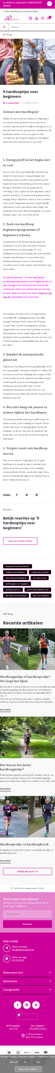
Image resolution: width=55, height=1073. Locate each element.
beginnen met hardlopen (15, 572)
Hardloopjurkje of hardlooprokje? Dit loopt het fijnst (25, 679)
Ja (25, 1062)
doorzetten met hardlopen (16, 578)
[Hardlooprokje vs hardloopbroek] (27, 817)
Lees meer (5, 709)
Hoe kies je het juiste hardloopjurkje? (15, 767)
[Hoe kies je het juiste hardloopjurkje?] (27, 737)
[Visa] (36, 1053)
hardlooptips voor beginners (17, 584)
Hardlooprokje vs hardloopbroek (24, 844)
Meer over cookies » (28, 1069)
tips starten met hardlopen (16, 595)
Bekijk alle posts (26, 871)
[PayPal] (27, 1053)
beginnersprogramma (40, 572)
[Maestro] (46, 1053)
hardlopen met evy (13, 590)
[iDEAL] (9, 1053)
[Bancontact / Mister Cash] (18, 1053)
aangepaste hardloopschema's (17, 566)
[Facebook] (16, 495)
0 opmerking (12, 102)
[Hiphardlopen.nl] (12, 18)
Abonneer (28, 924)
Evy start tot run (39, 578)
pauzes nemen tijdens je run (38, 590)
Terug (9, 34)
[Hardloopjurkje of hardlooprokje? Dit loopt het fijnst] (27, 649)
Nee (38, 1062)
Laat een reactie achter (20, 541)
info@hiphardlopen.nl (23, 949)
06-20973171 (18, 960)
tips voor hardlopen (41, 595)
